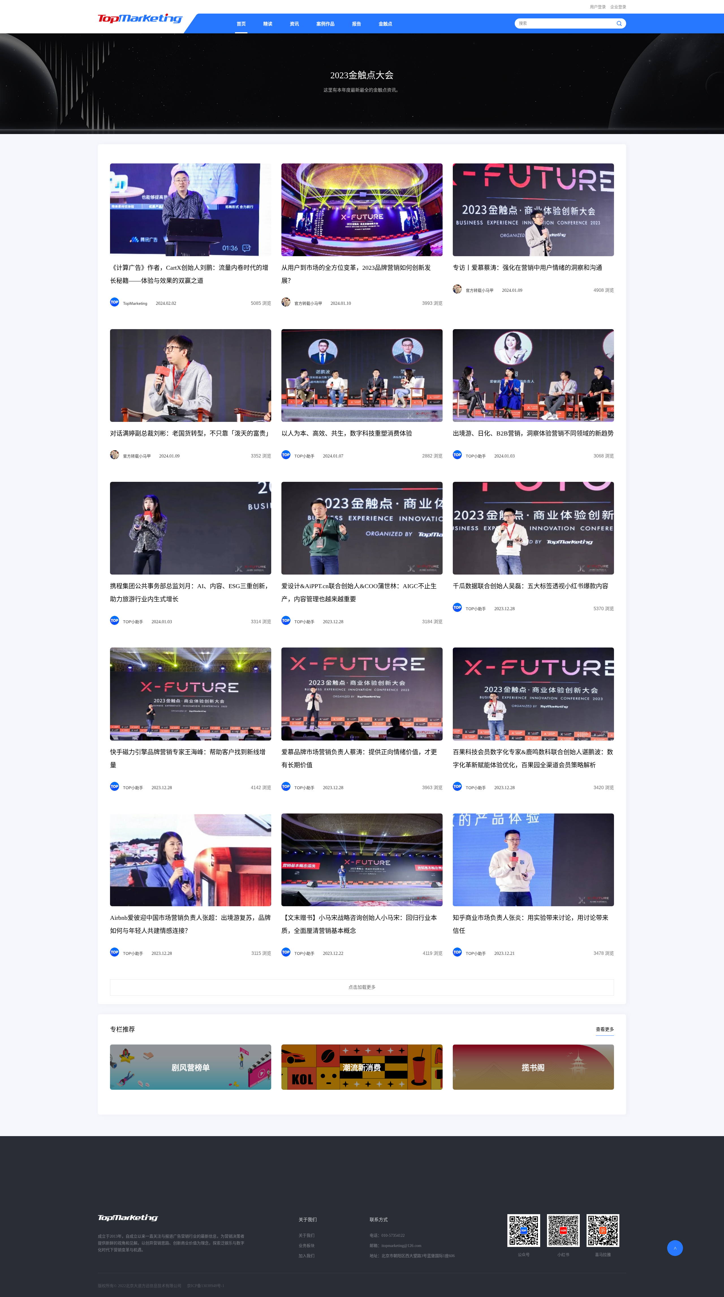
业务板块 (306, 1246)
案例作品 (325, 23)
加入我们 (306, 1256)
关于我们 (308, 1219)
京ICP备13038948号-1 (205, 1286)
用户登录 (598, 7)
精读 (267, 23)
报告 (356, 23)
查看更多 (605, 1029)
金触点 (385, 23)
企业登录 (618, 7)
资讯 (294, 23)
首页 (241, 23)
